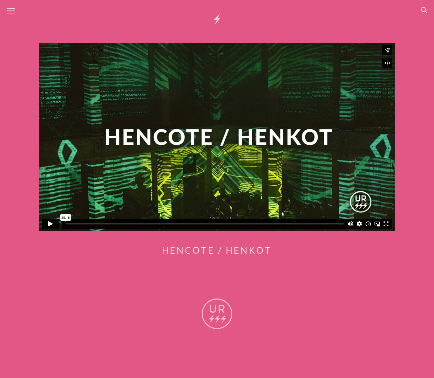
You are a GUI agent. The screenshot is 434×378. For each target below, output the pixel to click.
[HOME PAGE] (217, 20)
